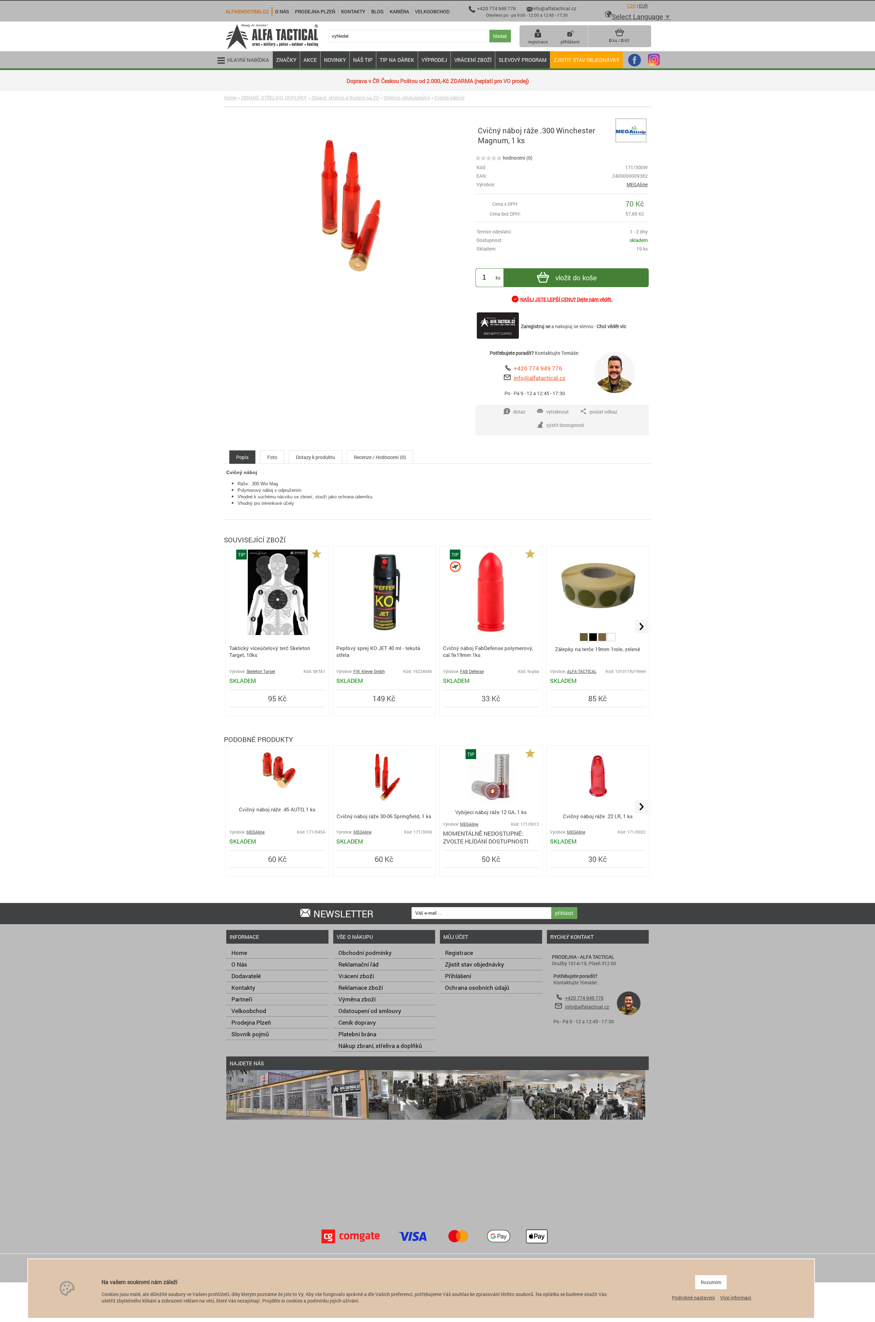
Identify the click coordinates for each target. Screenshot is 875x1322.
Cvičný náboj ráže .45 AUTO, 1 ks (277, 809)
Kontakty (243, 988)
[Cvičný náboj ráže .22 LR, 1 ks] (597, 802)
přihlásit (564, 913)
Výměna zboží (357, 999)
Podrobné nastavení (693, 1297)
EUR (643, 5)
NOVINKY (335, 59)
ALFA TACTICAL (581, 671)
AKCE (310, 59)
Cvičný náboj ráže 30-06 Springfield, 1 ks (384, 816)
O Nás (239, 964)
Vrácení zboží (356, 976)
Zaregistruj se (535, 326)
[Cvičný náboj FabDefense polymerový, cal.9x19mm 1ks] (491, 633)
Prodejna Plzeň (251, 1022)
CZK (631, 5)
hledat (500, 36)
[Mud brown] (602, 639)
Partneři (241, 999)
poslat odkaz (603, 411)
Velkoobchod (248, 1011)
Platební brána (357, 1034)
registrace (538, 41)
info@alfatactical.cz (540, 378)
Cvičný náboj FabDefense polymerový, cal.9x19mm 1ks (488, 651)
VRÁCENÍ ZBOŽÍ (473, 59)
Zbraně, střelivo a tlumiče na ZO (345, 97)
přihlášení (570, 41)
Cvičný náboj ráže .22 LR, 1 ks (598, 816)
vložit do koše (576, 278)
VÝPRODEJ (434, 59)
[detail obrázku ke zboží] (348, 205)
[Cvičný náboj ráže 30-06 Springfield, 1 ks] (384, 802)
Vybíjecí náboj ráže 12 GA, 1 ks (491, 812)
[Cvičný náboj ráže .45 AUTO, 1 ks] (277, 788)
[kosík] (619, 35)
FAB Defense (472, 671)
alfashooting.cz (247, 11)
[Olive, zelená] (584, 639)
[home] (272, 48)
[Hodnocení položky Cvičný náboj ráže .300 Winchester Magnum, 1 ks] (488, 157)
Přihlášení (458, 976)
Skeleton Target (260, 671)
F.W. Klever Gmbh (369, 671)
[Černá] (593, 639)
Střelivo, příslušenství (406, 97)
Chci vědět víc (611, 326)
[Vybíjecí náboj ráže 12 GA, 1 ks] (491, 802)
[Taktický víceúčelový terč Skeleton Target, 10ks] (277, 633)
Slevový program (523, 59)
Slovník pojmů (250, 1034)
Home (230, 97)
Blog (377, 11)
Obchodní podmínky (365, 953)
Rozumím (711, 1282)
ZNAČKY (286, 59)
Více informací (735, 1297)
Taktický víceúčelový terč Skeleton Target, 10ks (269, 651)
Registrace (459, 953)
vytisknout (557, 411)
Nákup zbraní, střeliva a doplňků (380, 1046)
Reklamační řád (358, 964)
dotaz (519, 411)
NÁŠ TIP (363, 59)
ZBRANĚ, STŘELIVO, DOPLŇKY (274, 97)
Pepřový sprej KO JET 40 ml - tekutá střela (378, 651)
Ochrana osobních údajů (477, 988)
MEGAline (637, 184)
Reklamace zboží (360, 988)
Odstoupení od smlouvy (369, 1011)
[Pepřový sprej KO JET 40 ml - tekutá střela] (384, 633)
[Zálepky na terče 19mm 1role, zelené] (598, 619)
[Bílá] (611, 639)
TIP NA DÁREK (397, 59)
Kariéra (399, 11)
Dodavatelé (246, 976)
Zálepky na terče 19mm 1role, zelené (597, 649)
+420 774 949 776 (538, 368)
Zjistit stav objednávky (586, 59)
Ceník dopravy (357, 1022)
